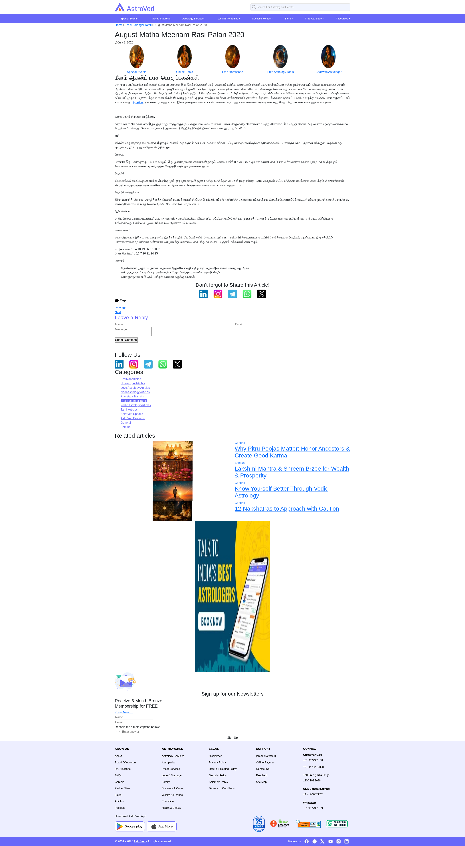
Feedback (262, 775)
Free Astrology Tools (280, 71)
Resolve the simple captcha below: (137, 726)
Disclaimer (215, 755)
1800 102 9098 (312, 780)
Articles (119, 801)
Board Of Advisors (126, 762)
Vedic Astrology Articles (136, 405)
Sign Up (232, 737)
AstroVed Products (133, 418)
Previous (120, 307)
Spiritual (126, 427)
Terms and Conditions (222, 788)
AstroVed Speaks (132, 413)
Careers (119, 781)
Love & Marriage (171, 775)
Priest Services (171, 768)
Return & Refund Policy (223, 768)
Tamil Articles (129, 409)
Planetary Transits (132, 396)
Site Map (261, 781)
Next (118, 312)
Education (168, 801)
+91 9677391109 (313, 808)
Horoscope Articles (133, 383)
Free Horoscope (232, 71)
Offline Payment (265, 762)
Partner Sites (122, 788)
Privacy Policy (217, 762)
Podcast (120, 807)
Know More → (124, 712)
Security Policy (218, 775)
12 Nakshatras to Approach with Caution (287, 508)
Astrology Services (173, 755)
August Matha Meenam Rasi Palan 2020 (181, 25)
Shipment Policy (218, 781)
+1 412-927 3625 (313, 794)
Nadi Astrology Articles (135, 392)
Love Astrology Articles (135, 387)
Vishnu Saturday (160, 18)
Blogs (118, 794)
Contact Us (263, 768)
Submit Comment (126, 339)
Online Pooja (184, 71)
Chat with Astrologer (328, 71)
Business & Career (173, 788)
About (118, 755)
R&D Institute (123, 768)
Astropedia (168, 762)
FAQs (118, 775)
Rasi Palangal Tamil (139, 25)
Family (166, 781)
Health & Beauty (171, 807)
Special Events (136, 71)
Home (119, 25)
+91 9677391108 (313, 760)
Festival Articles (131, 379)
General (126, 422)
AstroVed (139, 841)
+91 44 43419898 (313, 766)
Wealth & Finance (172, 794)
